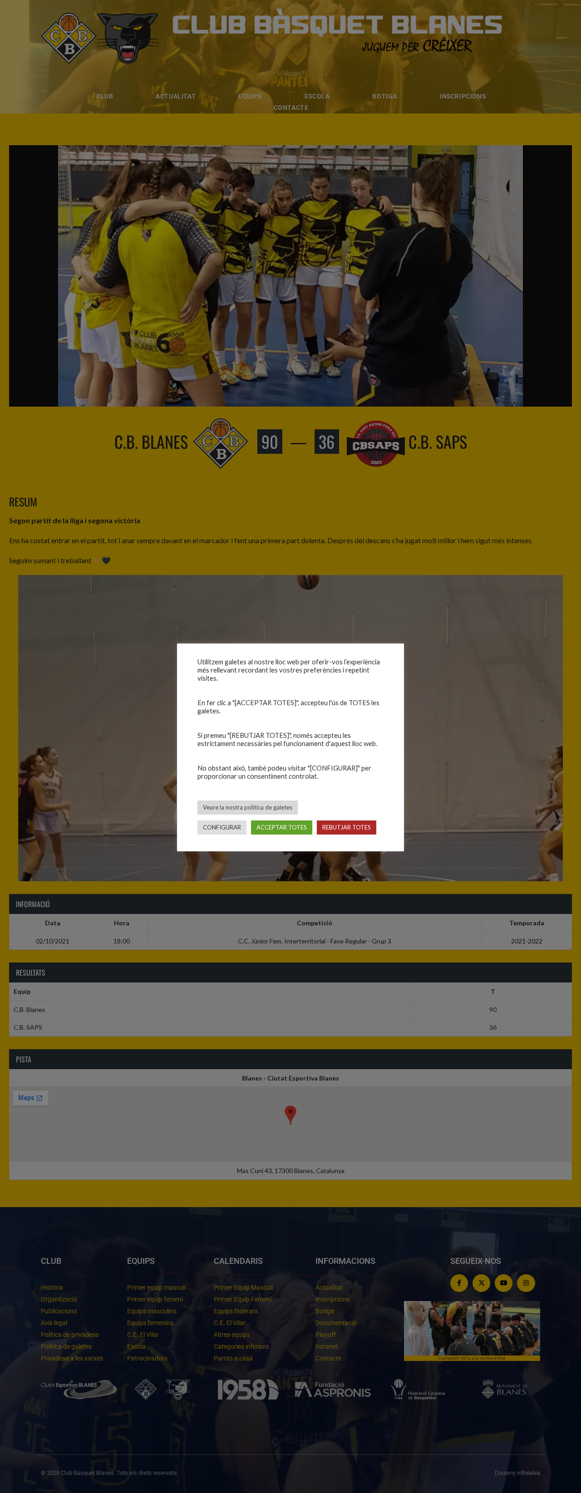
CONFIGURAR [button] (222, 827)
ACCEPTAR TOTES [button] (281, 827)
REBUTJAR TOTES (346, 827)
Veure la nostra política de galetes (247, 807)
